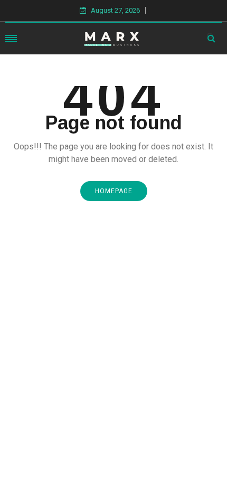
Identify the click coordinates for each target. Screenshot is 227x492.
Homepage (114, 191)
